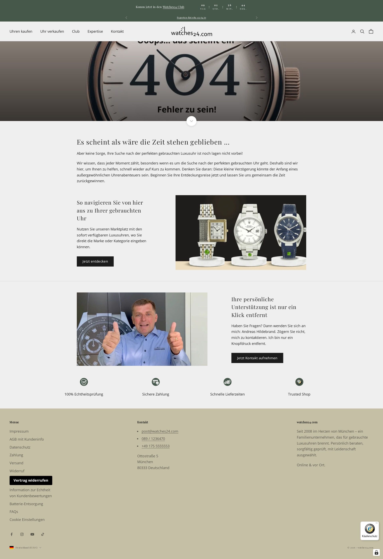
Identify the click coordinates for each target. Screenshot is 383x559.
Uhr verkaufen (52, 31)
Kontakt (117, 31)
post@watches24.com (160, 431)
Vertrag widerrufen (31, 480)
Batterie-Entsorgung (26, 503)
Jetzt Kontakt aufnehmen (257, 358)
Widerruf (17, 470)
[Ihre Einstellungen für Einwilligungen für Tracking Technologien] (376, 552)
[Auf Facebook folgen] (12, 534)
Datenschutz (20, 447)
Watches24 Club (173, 7)
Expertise (95, 31)
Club (76, 31)
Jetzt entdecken (95, 261)
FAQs (14, 511)
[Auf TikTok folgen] (43, 534)
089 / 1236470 (153, 438)
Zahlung (16, 455)
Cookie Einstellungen (27, 519)
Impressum (19, 431)
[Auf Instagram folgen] (22, 534)
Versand (16, 463)
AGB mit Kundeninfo (27, 439)
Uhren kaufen (21, 31)
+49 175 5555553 (156, 446)
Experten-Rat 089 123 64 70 (191, 17)
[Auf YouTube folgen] (32, 534)
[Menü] (376, 524)
